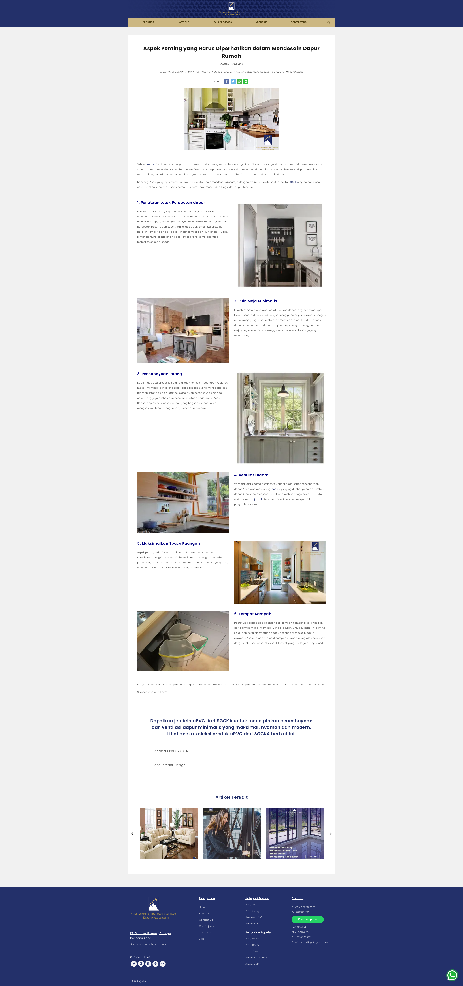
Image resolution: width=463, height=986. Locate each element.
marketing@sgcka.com (314, 942)
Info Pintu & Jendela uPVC (175, 72)
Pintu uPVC (251, 904)
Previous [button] (132, 833)
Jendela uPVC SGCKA (170, 751)
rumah (150, 164)
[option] (168, 833)
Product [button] (148, 22)
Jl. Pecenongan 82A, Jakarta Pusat (151, 944)
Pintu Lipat (251, 951)
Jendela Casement (257, 957)
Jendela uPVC (253, 917)
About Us (261, 22)
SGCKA (294, 182)
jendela (275, 489)
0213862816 (302, 912)
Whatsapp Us (308, 919)
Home (202, 907)
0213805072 (304, 937)
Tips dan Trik (203, 72)
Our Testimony (208, 932)
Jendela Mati (253, 923)
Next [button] (330, 833)
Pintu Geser (252, 945)
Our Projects (223, 22)
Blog (201, 939)
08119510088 (308, 907)
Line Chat (298, 927)
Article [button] (184, 22)
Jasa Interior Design (169, 765)
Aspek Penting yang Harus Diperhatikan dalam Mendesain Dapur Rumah (258, 72)
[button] (328, 22)
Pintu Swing (252, 911)
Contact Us (299, 22)
